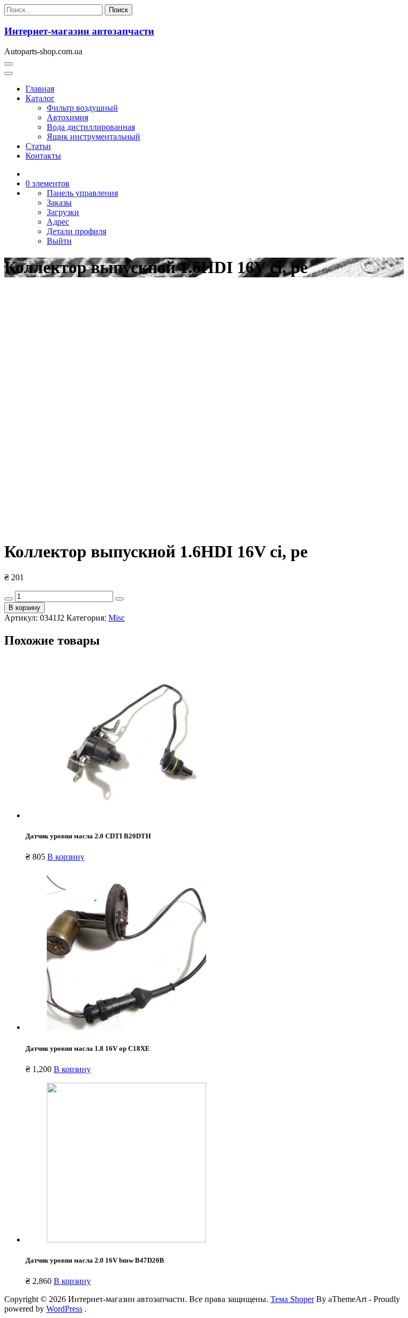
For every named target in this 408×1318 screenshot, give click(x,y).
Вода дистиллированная (91, 126)
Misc (116, 617)
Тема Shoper (292, 1299)
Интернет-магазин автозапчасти (79, 31)
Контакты (43, 155)
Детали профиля (76, 231)
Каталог (40, 98)
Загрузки (63, 212)
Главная (40, 88)
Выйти (59, 240)
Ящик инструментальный (93, 136)
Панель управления (82, 192)
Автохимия (67, 117)
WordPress (64, 1308)
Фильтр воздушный (82, 107)
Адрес (58, 221)
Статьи (38, 146)
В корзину (24, 608)
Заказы (59, 202)
